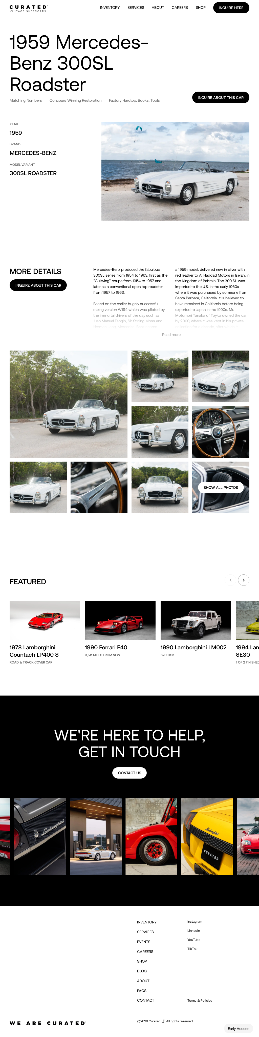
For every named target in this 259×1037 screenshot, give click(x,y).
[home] (29, 8)
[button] (230, 580)
